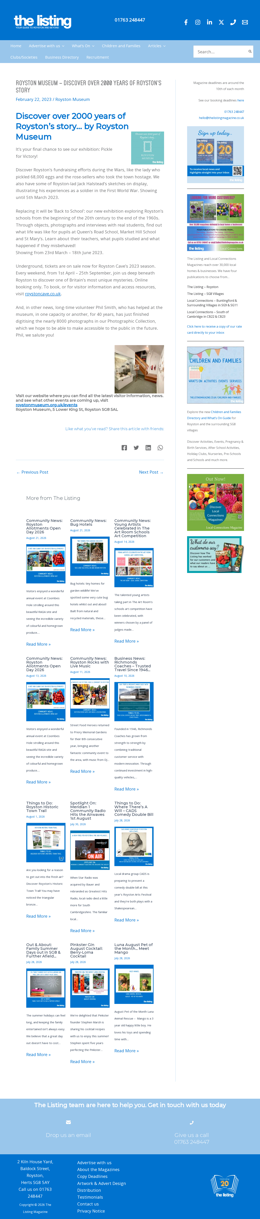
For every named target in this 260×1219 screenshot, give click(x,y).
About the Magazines (98, 1169)
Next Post (151, 472)
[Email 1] (245, 22)
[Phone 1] (233, 22)
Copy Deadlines (92, 1176)
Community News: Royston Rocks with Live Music (89, 662)
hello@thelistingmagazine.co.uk (221, 118)
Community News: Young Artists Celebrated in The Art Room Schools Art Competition (132, 528)
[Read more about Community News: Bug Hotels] (89, 555)
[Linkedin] (209, 22)
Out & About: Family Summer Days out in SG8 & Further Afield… (43, 950)
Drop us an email (68, 1135)
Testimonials (90, 1197)
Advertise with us (94, 1162)
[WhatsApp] (160, 448)
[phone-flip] (192, 1122)
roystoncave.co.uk (43, 293)
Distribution (89, 1190)
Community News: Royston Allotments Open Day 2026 (44, 526)
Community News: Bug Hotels (88, 522)
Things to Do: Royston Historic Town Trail (42, 807)
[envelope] (68, 1122)
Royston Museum (72, 99)
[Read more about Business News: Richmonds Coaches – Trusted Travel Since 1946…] (134, 701)
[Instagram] (197, 22)
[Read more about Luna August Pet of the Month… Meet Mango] (134, 984)
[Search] (250, 52)
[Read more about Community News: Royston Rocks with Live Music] (89, 697)
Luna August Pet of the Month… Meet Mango (133, 948)
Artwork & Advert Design (101, 1183)
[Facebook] (186, 22)
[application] (62, 46)
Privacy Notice (91, 1211)
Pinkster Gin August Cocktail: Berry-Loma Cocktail (86, 950)
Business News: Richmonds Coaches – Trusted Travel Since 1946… (132, 664)
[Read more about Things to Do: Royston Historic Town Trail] (45, 842)
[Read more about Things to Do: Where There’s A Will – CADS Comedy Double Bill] (134, 846)
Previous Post (32, 472)
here (240, 100)
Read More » (38, 644)
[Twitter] (221, 22)
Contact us (88, 1204)
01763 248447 (130, 20)
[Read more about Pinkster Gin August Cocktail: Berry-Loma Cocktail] (89, 987)
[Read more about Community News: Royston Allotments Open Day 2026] (45, 563)
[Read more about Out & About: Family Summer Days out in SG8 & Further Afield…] (45, 987)
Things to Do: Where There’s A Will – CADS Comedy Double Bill (133, 809)
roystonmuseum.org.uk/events (46, 405)
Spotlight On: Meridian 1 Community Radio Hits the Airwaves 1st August (88, 811)
